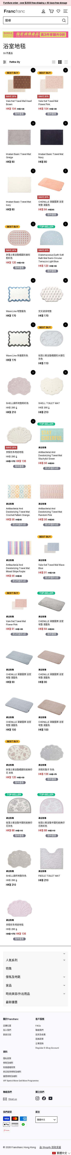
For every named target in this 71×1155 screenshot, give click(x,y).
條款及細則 (8, 1063)
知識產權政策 (9, 1067)
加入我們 (7, 1030)
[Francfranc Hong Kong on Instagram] (37, 1098)
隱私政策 (7, 1058)
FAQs (38, 1026)
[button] (61, 1153)
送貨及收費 (41, 1035)
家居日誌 (7, 1035)
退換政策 (40, 1039)
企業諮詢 (40, 1043)
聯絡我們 (40, 1030)
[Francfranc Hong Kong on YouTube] (50, 1098)
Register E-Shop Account (47, 1048)
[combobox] (35, 20)
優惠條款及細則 (10, 1076)
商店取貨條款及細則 (12, 1072)
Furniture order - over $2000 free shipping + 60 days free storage (35, 3)
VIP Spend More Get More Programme (20, 1081)
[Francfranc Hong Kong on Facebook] (44, 1098)
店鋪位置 (7, 1026)
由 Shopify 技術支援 (50, 1147)
